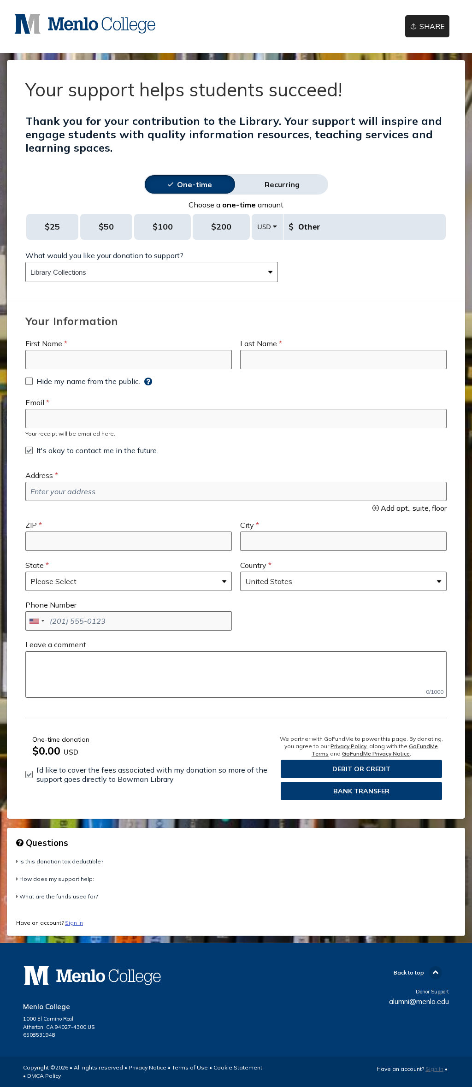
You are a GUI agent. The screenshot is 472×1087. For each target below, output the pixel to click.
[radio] (194, 184)
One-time (194, 184)
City (247, 525)
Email (34, 402)
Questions (46, 842)
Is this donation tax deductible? (61, 861)
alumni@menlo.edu (419, 1001)
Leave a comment (55, 644)
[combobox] (145, 272)
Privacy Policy (348, 746)
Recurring (282, 184)
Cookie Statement (237, 1067)
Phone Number (51, 604)
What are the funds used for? (58, 896)
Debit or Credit (361, 769)
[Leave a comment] (236, 674)
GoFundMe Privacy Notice (376, 753)
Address (39, 475)
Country (253, 565)
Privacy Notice (147, 1067)
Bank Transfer (361, 791)
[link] (85, 24)
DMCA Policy (44, 1075)
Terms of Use (190, 1067)
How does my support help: (56, 878)
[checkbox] (82, 381)
